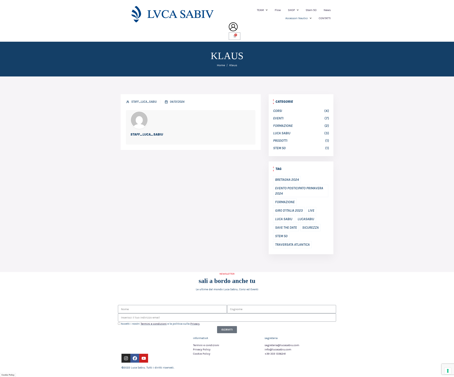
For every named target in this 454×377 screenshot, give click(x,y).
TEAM (260, 10)
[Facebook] (134, 358)
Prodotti (280, 141)
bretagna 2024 (287, 180)
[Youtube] (143, 358)
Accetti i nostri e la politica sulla (160, 323)
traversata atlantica (292, 245)
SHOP (291, 10)
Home (221, 65)
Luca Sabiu (283, 219)
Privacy (194, 323)
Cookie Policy (7, 375)
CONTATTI (325, 18)
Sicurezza (310, 227)
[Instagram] (125, 358)
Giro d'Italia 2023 (289, 210)
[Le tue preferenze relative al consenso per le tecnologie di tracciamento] (447, 370)
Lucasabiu (306, 219)
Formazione (283, 126)
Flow (278, 10)
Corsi (277, 111)
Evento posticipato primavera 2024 (299, 191)
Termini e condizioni (153, 323)
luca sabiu (281, 133)
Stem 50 (311, 10)
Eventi (278, 118)
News (327, 10)
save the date (286, 227)
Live (311, 210)
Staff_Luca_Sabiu (144, 101)
